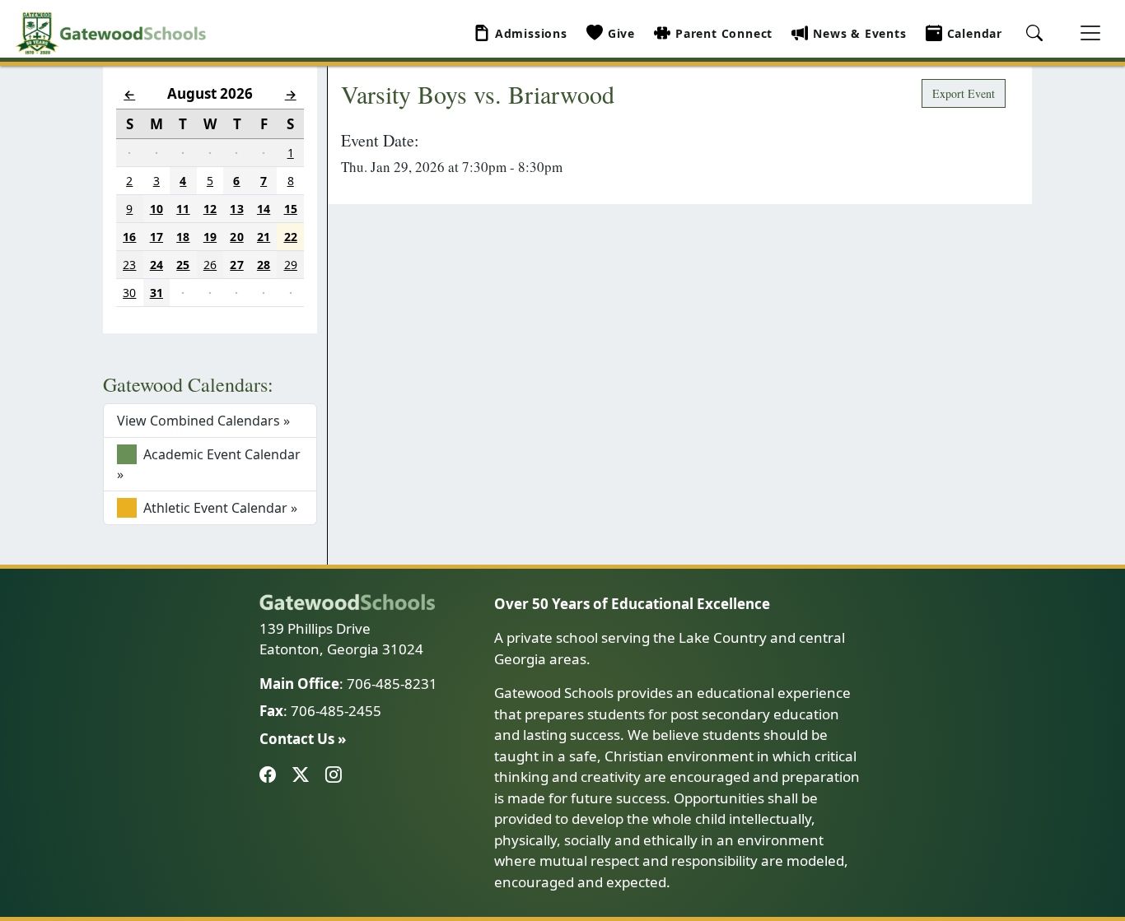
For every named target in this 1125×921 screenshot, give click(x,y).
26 (210, 264)
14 (263, 208)
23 (129, 264)
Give (621, 33)
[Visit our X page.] (303, 775)
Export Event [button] (963, 93)
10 (156, 208)
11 (182, 208)
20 (236, 236)
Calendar (974, 33)
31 (156, 292)
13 (236, 208)
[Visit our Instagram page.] (336, 775)
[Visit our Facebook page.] (270, 775)
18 (182, 236)
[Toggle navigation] (1090, 33)
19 (210, 236)
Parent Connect (724, 33)
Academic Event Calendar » (209, 464)
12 (210, 208)
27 (236, 264)
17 (156, 236)
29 (290, 264)
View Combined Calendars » (203, 421)
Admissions (531, 33)
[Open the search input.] (1037, 38)
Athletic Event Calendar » (218, 508)
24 (156, 264)
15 (290, 208)
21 (263, 236)
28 (263, 264)
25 (182, 264)
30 (129, 292)
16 (129, 236)
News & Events (859, 33)
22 (290, 236)
